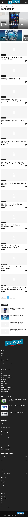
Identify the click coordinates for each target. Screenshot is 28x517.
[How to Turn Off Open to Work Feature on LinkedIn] (3, 401)
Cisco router (4, 441)
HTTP (2, 373)
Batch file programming (6, 387)
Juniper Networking (5, 447)
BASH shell (3, 381)
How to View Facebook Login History (17, 412)
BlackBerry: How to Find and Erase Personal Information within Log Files (13, 163)
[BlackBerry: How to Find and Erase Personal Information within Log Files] (14, 154)
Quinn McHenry (4, 60)
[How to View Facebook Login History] (4, 414)
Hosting (3, 480)
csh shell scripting (5, 391)
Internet (6, 6)
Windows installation (5, 504)
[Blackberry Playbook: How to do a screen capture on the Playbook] (14, 91)
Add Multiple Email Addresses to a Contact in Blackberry (12, 58)
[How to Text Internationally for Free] (11, 35)
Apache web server (5, 375)
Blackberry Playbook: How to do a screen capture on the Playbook (11, 100)
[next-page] (14, 297)
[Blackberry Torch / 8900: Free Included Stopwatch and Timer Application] (14, 280)
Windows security (5, 507)
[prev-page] (2, 297)
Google (3, 485)
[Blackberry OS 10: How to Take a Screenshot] (14, 20)
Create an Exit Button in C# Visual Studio (18, 405)
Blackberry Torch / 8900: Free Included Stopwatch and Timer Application (13, 288)
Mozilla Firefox (4, 487)
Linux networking (5, 449)
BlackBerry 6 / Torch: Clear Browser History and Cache (12, 226)
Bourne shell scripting (6, 389)
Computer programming (6, 363)
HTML (2, 371)
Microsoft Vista (4, 498)
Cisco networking (5, 445)
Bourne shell (4, 383)
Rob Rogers (3, 81)
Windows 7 (3, 500)
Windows (3, 496)
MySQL (3, 423)
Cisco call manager (5, 437)
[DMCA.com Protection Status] (20, 515)
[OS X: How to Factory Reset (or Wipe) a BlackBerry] (14, 133)
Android (3, 37)
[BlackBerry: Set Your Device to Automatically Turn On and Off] (14, 70)
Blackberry (4, 22)
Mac (2, 353)
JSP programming (5, 379)
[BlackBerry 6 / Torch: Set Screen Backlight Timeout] (14, 196)
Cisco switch (4, 443)
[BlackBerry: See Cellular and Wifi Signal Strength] (14, 175)
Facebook (3, 483)
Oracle (2, 425)
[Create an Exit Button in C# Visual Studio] (4, 407)
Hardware (3, 367)
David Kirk (3, 144)
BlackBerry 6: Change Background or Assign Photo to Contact (12, 246)
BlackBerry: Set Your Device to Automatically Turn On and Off (10, 79)
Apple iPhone (4, 264)
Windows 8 (3, 502)
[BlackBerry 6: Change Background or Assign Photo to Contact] (14, 238)
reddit (2, 489)
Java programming (5, 369)
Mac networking (4, 434)
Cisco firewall (4, 439)
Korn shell (3, 385)
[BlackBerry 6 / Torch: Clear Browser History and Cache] (14, 217)
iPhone (2, 355)
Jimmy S (2, 102)
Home (2, 6)
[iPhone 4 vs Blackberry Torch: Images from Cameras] (14, 259)
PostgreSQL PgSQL (5, 427)
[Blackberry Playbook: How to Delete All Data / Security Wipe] (14, 112)
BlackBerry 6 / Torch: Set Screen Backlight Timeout (11, 205)
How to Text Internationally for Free (17, 315)
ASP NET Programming (6, 377)
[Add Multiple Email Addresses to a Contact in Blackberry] (14, 49)
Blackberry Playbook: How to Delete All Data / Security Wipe (13, 121)
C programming (4, 365)
